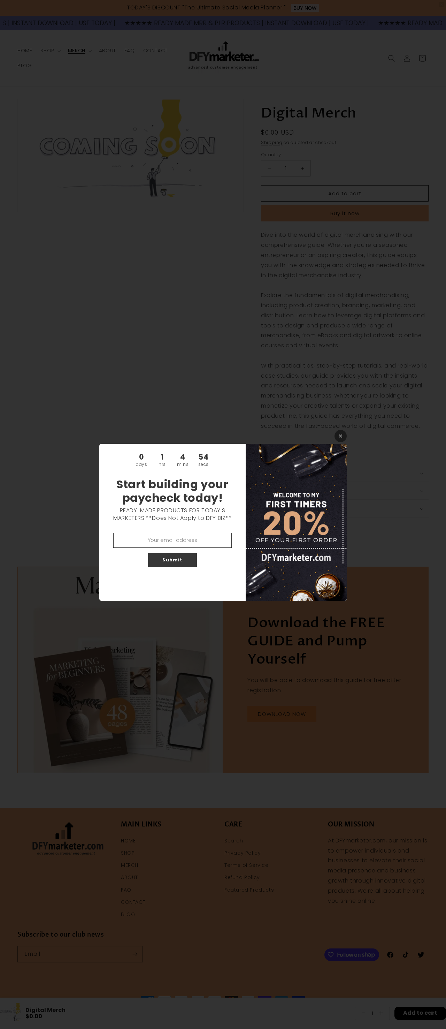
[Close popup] (340, 436)
